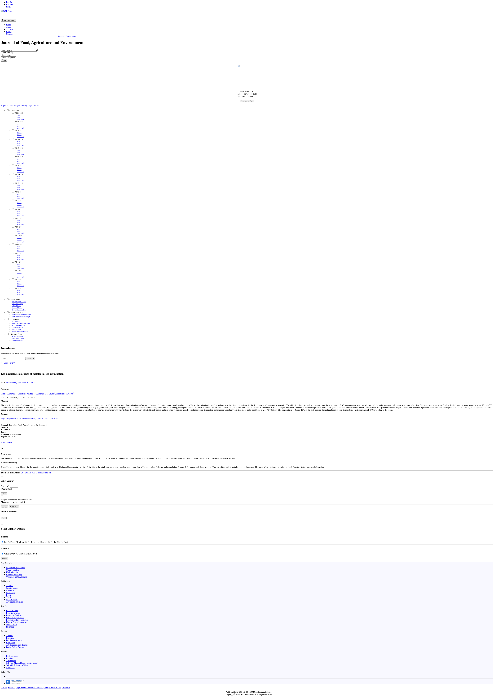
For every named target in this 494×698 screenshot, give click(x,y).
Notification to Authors (20, 332)
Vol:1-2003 (18, 288)
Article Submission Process (21, 323)
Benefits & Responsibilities (17, 620)
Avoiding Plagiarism (14, 602)
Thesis (8, 597)
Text (66, 542)
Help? (8, 7)
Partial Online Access (15, 647)
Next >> (12, 363)
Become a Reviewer (14, 615)
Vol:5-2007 (18, 253)
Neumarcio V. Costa (65, 394)
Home (8, 25)
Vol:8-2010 (18, 227)
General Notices (17, 336)
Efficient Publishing (14, 574)
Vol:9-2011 (18, 218)
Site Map (11, 687)
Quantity (5, 486)
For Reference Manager (37, 542)
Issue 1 (19, 115)
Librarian (10, 638)
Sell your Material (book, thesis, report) (22, 663)
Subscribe (30, 358)
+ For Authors (14, 319)
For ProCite (55, 542)
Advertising (11, 660)
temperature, (11, 418)
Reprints (9, 658)
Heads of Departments (15, 617)
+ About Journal (14, 300)
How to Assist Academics (16, 622)
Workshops (10, 592)
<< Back (5, 363)
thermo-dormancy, (29, 418)
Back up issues (12, 656)
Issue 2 (19, 117)
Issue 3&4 (20, 119)
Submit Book (11, 624)
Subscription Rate (18, 338)
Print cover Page (247, 101)
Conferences (11, 590)
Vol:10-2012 (18, 209)
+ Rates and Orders (15, 334)
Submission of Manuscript (21, 317)
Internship (10, 627)
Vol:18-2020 (18, 139)
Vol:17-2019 (18, 148)
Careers (4, 687)
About (8, 27)
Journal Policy (17, 321)
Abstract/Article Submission (21, 315)
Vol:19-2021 (18, 131)
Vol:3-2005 (18, 271)
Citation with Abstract (28, 554)
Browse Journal (14, 110)
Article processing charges (17, 645)
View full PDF (7, 442)
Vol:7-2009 (18, 236)
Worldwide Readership (15, 567)
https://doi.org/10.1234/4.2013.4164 (20, 382)
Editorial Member (13, 613)
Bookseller (10, 642)
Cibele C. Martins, (9, 394)
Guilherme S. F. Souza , (46, 394)
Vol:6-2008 (18, 244)
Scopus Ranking (20, 105)
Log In (9, 2)
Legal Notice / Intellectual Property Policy (33, 687)
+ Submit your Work (16, 312)
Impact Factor (33, 105)
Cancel (4, 507)
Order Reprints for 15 (45, 473)
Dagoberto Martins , (27, 394)
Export (4, 559)
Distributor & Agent (14, 640)
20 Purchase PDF (28, 473)
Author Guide (16, 329)
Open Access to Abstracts (16, 577)
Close (4, 494)
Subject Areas (16, 306)
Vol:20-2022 (18, 122)
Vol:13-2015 (18, 183)
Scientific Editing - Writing (17, 665)
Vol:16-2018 (18, 157)
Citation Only (10, 554)
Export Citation (7, 105)
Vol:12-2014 (18, 192)
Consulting (10, 667)
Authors (9, 635)
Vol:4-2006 (18, 262)
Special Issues (11, 588)
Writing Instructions (18, 325)
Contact (9, 34)
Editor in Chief (12, 610)
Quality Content (12, 570)
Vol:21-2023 (18, 113)
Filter (4, 60)
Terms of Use (55, 687)
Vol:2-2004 (18, 279)
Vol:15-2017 (18, 166)
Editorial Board (17, 308)
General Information (19, 310)
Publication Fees (17, 340)
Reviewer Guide (17, 327)
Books (8, 32)
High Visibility (12, 572)
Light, (3, 418)
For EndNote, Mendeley (14, 542)
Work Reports (11, 599)
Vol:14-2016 (18, 174)
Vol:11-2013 (18, 201)
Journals (9, 29)
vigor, (19, 418)
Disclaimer (66, 687)
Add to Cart (6, 489)
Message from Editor (19, 302)
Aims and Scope (17, 304)
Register (9, 4)
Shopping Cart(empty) (67, 36)
